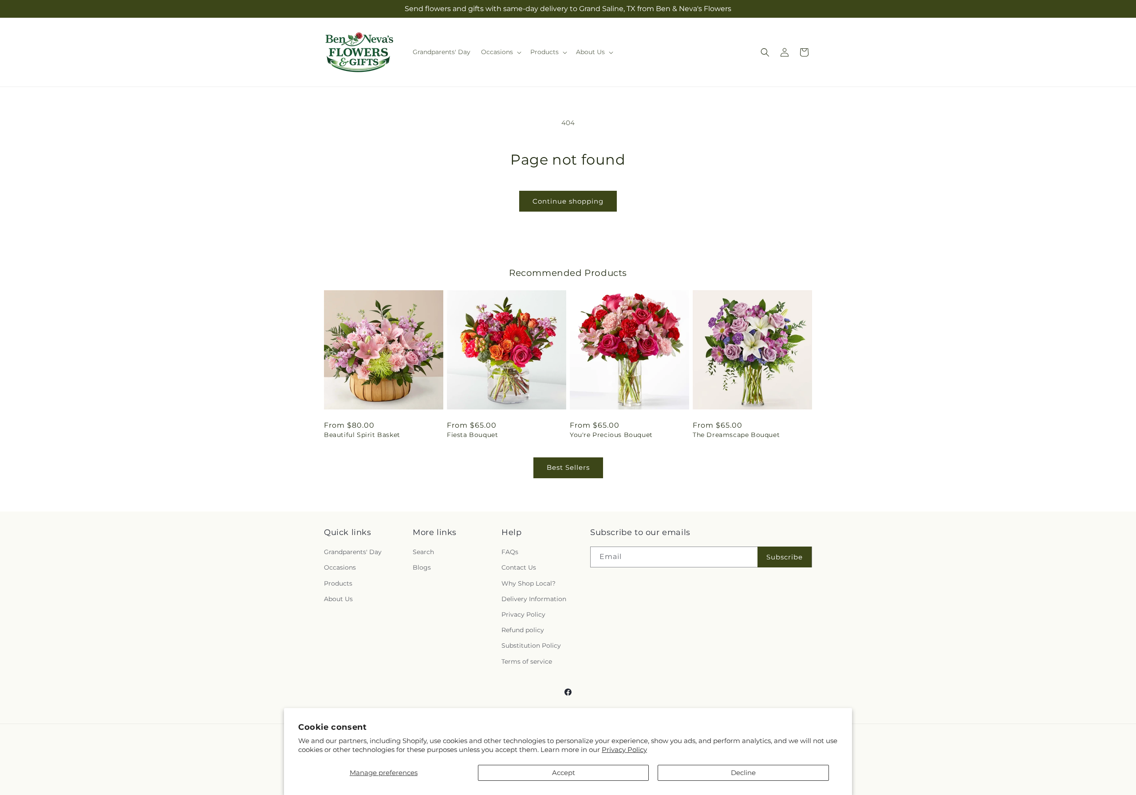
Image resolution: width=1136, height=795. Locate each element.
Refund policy (522, 630)
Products (338, 583)
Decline (743, 772)
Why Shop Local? (528, 583)
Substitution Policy (531, 645)
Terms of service (526, 661)
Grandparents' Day (353, 552)
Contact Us (518, 567)
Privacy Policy (624, 749)
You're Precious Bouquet (611, 435)
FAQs (509, 552)
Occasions (340, 567)
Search (423, 552)
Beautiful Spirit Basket (362, 435)
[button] (500, 52)
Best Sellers (568, 467)
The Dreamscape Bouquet (736, 435)
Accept (563, 772)
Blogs (422, 567)
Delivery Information (533, 599)
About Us (338, 599)
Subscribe (784, 557)
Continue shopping (568, 201)
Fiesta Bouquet (472, 435)
